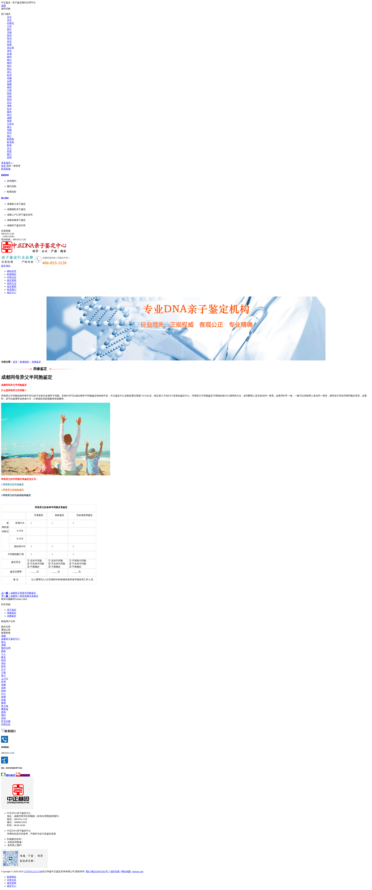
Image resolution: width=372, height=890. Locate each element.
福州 (9, 87)
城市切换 (115, 871)
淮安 (9, 50)
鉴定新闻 (11, 280)
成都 (3, 5)
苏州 (9, 41)
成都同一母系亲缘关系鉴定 (19, 596)
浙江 (9, 72)
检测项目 (11, 274)
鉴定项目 (5, 266)
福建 (9, 84)
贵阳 (9, 121)
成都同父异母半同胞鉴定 (18, 593)
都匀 (9, 154)
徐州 (9, 35)
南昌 (9, 93)
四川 (9, 114)
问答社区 (11, 277)
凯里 (9, 151)
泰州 (9, 63)
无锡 (9, 32)
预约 (3, 715)
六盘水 (10, 124)
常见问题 (5, 721)
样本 (3, 666)
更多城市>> (7, 163)
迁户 (3, 669)
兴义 (9, 148)
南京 (9, 29)
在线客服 (5, 231)
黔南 (9, 145)
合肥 (9, 81)
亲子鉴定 (11, 610)
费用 (3, 703)
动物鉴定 (11, 616)
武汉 (9, 102)
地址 (3, 663)
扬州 (9, 56)
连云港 (10, 47)
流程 (3, 687)
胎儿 (3, 642)
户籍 (3, 672)
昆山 (9, 69)
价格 (3, 700)
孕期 (3, 645)
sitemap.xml (137, 871)
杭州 (9, 75)
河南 (9, 96)
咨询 (3, 718)
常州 (9, 38)
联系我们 (11, 289)
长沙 (9, 108)
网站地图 (126, 871)
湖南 (9, 105)
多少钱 (4, 706)
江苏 (9, 26)
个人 (3, 654)
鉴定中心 (11, 292)
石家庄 (10, 23)
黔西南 (10, 139)
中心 (3, 694)
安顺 (9, 130)
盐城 (9, 53)
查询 (3, 712)
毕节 (9, 133)
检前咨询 (5, 175)
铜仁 (9, 136)
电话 (3, 660)
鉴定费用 (11, 286)
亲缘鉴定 (36, 362)
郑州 (9, 99)
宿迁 (9, 66)
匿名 (3, 657)
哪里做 (4, 709)
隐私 (3, 651)
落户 (3, 675)
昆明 (9, 157)
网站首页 (11, 271)
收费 (3, 697)
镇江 (9, 60)
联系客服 (5, 169)
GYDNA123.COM (33, 871)
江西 (9, 90)
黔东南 (10, 142)
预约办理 (5, 648)
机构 (3, 691)
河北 (9, 20)
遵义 (9, 127)
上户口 (4, 678)
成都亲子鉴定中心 (10, 639)
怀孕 (3, 681)
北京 (9, 17)
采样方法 (11, 283)
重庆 (9, 111)
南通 (9, 44)
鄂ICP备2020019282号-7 (98, 871)
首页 (3, 166)
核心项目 (5, 198)
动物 (3, 684)
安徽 (9, 78)
